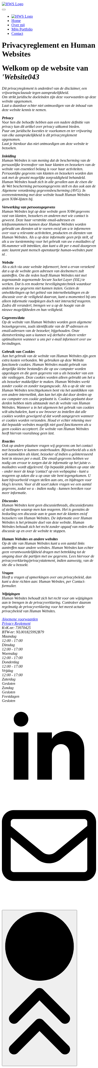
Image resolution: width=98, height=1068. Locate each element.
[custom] (49, 891)
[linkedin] (49, 796)
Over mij (18, 25)
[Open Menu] (4, 9)
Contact (17, 33)
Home (16, 21)
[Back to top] (39, 988)
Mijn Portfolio (22, 29)
